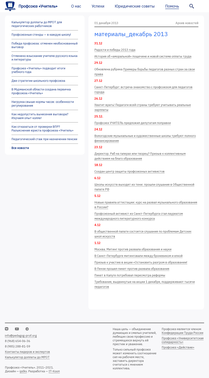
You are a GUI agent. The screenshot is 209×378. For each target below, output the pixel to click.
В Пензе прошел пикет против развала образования (131, 269)
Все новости (20, 148)
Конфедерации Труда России (182, 333)
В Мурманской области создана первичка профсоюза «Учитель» (41, 91)
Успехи (98, 6)
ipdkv (23, 371)
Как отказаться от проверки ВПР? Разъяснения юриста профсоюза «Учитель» (42, 128)
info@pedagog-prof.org (21, 335)
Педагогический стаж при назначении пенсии (44, 139)
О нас (76, 6)
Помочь (172, 6)
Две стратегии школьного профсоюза (38, 81)
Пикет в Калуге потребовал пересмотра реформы (129, 275)
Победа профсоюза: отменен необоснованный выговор (44, 45)
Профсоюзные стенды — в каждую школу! (41, 34)
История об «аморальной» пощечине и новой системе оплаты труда (142, 56)
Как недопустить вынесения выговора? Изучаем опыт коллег (39, 116)
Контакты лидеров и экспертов (27, 352)
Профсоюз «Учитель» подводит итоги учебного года (38, 70)
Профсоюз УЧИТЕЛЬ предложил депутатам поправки (132, 123)
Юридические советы (135, 6)
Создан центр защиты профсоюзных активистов (129, 171)
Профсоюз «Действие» (178, 347)
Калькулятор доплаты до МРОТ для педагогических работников (36, 24)
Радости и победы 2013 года (114, 50)
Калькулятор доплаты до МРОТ (27, 357)
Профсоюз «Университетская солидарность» (183, 340)
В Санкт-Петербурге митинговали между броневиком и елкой (138, 256)
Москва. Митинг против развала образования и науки (132, 249)
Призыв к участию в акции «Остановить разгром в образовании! (140, 262)
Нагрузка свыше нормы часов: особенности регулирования (42, 103)
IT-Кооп (54, 371)
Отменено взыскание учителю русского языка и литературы (44, 57)
